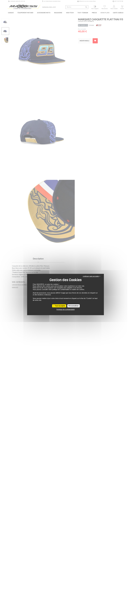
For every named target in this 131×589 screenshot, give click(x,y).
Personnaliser (73, 306)
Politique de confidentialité (65, 309)
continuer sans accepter (91, 276)
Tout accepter (59, 306)
